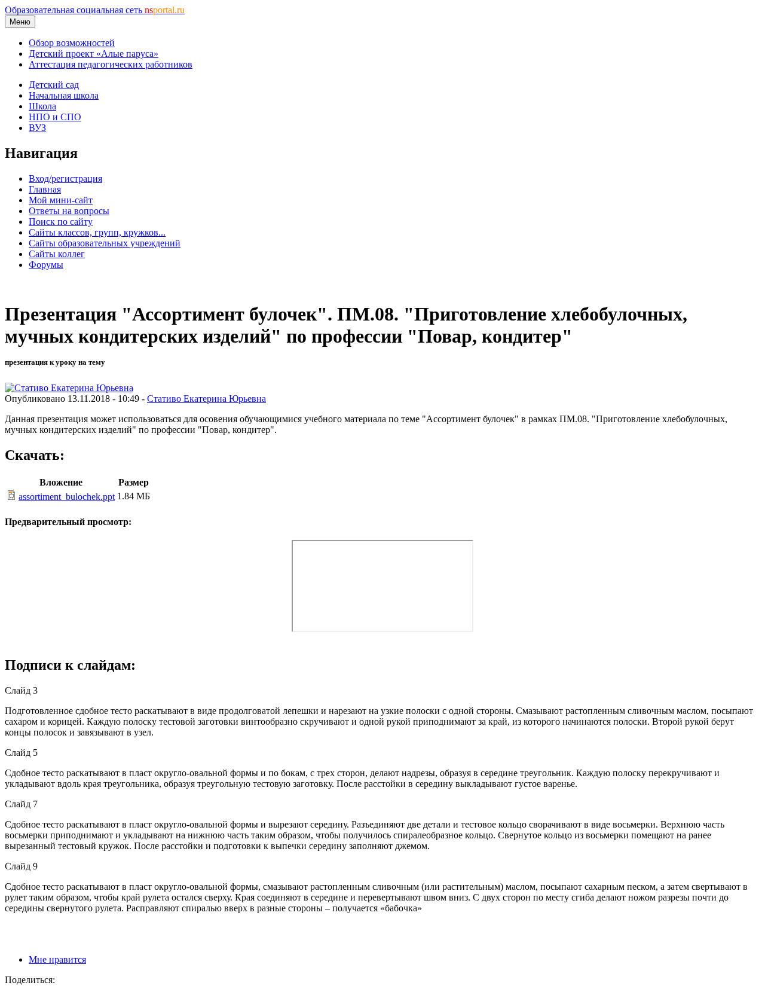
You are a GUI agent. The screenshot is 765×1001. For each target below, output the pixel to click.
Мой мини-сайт (61, 200)
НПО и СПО (55, 117)
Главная (45, 189)
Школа (42, 106)
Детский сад (54, 85)
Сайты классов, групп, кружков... (97, 232)
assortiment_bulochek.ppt (67, 497)
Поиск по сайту (61, 221)
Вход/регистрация (65, 178)
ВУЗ (37, 128)
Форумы (46, 265)
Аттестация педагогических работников (110, 64)
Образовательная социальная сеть (95, 10)
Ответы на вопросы (69, 211)
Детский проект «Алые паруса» (93, 53)
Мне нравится (57, 959)
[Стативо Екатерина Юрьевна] (69, 388)
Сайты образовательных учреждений (104, 243)
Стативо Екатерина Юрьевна (206, 398)
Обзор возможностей (72, 43)
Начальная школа (64, 95)
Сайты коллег (57, 254)
